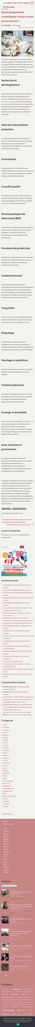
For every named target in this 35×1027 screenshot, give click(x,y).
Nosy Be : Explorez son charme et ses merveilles (17, 712)
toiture (20, 1014)
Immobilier (6, 763)
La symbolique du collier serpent (19, 966)
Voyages (5, 806)
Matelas (31, 999)
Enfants (5, 755)
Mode (5, 778)
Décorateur (6, 750)
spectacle (5, 1014)
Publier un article (8, 824)
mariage (27, 999)
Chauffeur (20, 991)
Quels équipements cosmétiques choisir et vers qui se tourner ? (17, 16)
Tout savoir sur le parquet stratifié (13, 661)
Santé (4, 793)
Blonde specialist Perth (12, 991)
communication (5, 994)
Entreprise (6, 758)
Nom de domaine (8, 781)
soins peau (30, 1010)
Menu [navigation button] (32, 2)
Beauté (5, 732)
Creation (5, 747)
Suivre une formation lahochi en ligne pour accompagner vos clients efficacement (20, 933)
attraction (23, 989)
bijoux (32, 989)
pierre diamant (5, 1004)
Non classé (6, 783)
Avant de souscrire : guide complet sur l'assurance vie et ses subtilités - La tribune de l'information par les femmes (18, 699)
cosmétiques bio (28, 421)
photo (21, 1002)
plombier (31, 1004)
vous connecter (14, 535)
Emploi (5, 753)
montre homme (5, 1002)
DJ (32, 994)
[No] (33, 1021)
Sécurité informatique (9, 796)
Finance (5, 760)
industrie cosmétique (19, 508)
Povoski (7, 25)
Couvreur (5, 745)
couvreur (15, 994)
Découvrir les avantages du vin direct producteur (17, 590)
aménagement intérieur (7, 989)
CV (28, 994)
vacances (25, 1014)
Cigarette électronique (28, 991)
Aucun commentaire (28, 960)
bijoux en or (4, 991)
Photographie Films (8, 788)
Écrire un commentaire (27, 27)
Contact (5, 821)
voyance (31, 1014)
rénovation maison (26, 1006)
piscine (11, 1004)
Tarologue (6, 801)
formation (31, 997)
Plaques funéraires (24, 1004)
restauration (14, 1006)
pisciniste (16, 1004)
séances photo (14, 1014)
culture (23, 994)
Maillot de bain (22, 999)
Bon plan (5, 737)
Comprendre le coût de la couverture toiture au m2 (17, 623)
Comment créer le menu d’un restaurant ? (21, 946)
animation (16, 989)
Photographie (7, 786)
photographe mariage (28, 1002)
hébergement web (13, 999)
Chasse (5, 742)
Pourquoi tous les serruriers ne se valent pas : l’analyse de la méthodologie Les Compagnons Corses (21, 906)
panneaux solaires (13, 1002)
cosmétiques (6, 508)
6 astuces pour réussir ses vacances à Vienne (19, 714)
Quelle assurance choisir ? (18, 702)
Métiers (5, 776)
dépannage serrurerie (8, 997)
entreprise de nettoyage (22, 997)
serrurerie (8, 1010)
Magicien (6, 770)
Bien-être (6, 9)
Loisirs (5, 768)
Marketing (6, 773)
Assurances (6, 730)
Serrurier (5, 798)
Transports (6, 804)
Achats (5, 725)
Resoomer (5, 1006)
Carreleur (6, 740)
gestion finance (5, 999)
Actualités (6, 727)
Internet (5, 765)
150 (6, 975)
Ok (18, 1024)
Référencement (7, 791)
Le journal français (7, 814)
